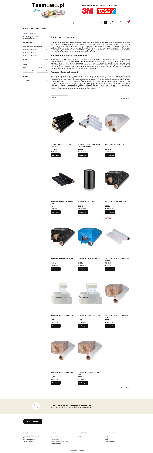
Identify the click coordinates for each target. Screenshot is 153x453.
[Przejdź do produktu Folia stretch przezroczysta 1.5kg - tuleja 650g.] (117, 237)
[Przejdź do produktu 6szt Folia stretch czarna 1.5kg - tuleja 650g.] (63, 123)
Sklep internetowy (76, 450)
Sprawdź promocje (33, 421)
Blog (106, 438)
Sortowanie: (54, 94)
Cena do (39, 67)
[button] (105, 22)
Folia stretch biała (35, 52)
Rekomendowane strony (112, 441)
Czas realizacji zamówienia (31, 436)
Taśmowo (25, 33)
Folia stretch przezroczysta (35, 47)
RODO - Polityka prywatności (59, 441)
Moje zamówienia (83, 438)
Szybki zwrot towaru (29, 441)
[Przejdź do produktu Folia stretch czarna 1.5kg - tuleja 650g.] (63, 180)
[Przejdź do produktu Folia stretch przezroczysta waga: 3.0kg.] (90, 351)
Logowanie (81, 436)
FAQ (52, 438)
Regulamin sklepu (56, 443)
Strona (123, 98)
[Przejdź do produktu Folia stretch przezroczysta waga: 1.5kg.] (117, 294)
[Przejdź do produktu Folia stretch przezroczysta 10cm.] (63, 294)
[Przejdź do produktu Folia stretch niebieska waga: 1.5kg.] (90, 237)
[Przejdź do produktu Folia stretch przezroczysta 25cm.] (90, 294)
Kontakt (107, 439)
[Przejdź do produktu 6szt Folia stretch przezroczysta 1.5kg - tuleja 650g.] (90, 123)
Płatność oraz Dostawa (30, 438)
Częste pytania (55, 439)
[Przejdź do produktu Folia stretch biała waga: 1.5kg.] (117, 123)
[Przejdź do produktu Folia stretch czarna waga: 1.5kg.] (117, 180)
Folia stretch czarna (35, 49)
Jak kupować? (55, 436)
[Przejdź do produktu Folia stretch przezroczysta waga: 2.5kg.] (63, 351)
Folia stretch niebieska (35, 55)
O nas (107, 436)
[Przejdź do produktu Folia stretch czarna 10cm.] (90, 180)
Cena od (25, 67)
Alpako (28, 80)
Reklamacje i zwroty (29, 439)
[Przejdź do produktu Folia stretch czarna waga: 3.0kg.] (63, 237)
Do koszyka (55, 155)
